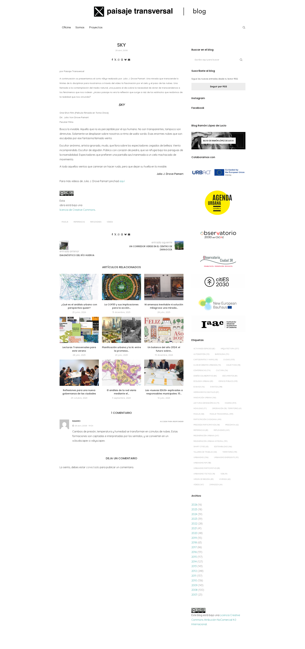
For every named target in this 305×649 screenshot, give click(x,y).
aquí (122, 181)
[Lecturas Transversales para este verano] (79, 330)
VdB (223, 474)
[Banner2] (218, 202)
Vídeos (110, 222)
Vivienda (224, 479)
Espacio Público (228, 381)
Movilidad (200, 408)
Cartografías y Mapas (205, 359)
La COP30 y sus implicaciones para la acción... (121, 306)
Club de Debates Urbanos (207, 365)
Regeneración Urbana (206, 435)
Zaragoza (215, 484)
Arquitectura (230, 348)
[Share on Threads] (122, 59)
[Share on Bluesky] (125, 59)
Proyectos (95, 27)
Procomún (232, 425)
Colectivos (233, 365)
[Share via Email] (129, 59)
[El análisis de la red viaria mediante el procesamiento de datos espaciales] (121, 373)
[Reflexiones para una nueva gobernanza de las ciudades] (79, 373)
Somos (79, 27)
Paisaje (65, 222)
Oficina (66, 27)
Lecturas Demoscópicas (206, 403)
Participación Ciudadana (207, 419)
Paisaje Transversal (221, 414)
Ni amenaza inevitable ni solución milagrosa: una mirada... (164, 306)
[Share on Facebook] (112, 59)
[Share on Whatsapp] (119, 59)
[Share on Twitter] (115, 59)
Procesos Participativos (206, 425)
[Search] (243, 27)
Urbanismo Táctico (204, 474)
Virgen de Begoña (203, 479)
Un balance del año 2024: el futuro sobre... (164, 349)
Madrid (230, 403)
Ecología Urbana (203, 381)
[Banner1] (218, 172)
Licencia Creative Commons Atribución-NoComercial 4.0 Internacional (215, 620)
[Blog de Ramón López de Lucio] (218, 140)
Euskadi (199, 387)
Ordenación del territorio (226, 408)
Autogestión (201, 354)
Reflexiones (95, 222)
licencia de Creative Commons (77, 209)
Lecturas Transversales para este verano (79, 349)
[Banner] (218, 235)
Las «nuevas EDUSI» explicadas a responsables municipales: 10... (164, 392)
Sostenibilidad (223, 446)
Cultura (222, 370)
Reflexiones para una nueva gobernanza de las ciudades (79, 392)
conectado (92, 467)
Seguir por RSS (218, 86)
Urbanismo (200, 457)
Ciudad (229, 359)
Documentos (229, 376)
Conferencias (201, 370)
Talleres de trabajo (205, 452)
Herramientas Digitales (206, 392)
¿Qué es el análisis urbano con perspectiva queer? (79, 306)
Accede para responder (171, 421)
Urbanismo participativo (206, 468)
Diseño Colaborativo (205, 376)
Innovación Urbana (204, 397)
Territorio (229, 452)
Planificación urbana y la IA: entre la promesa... (121, 349)
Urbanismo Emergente (226, 457)
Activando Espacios (204, 348)
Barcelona (222, 354)
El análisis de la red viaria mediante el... (121, 392)
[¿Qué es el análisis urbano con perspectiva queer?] (79, 287)
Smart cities (200, 446)
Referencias (79, 222)
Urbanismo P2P (202, 463)
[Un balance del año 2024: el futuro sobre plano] (163, 330)
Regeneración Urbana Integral (210, 441)
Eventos (216, 387)
